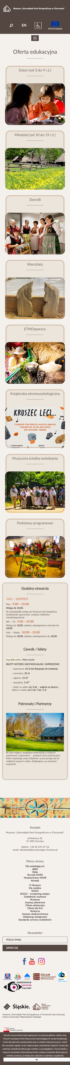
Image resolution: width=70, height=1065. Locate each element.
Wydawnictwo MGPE (35, 878)
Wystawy (35, 900)
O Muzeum (35, 885)
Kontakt (35, 881)
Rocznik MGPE (35, 875)
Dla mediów (35, 888)
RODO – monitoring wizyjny (35, 894)
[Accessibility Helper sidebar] (34, 25)
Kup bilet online (13, 660)
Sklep (35, 872)
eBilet (35, 869)
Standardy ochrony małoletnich (35, 920)
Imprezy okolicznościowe (35, 914)
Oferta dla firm (35, 908)
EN (24, 25)
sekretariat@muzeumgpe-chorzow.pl (38, 850)
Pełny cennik (28, 660)
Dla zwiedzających (35, 866)
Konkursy (35, 911)
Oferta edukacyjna (35, 905)
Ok (37, 1059)
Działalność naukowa (35, 897)
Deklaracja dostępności (35, 917)
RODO (35, 891)
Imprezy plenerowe (35, 902)
